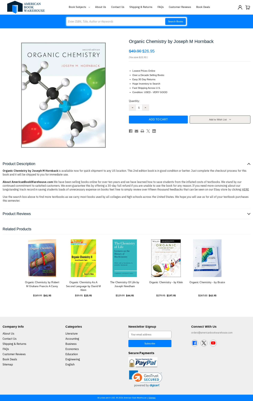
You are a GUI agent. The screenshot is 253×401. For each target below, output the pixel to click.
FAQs (160, 7)
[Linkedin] (154, 131)
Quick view (42, 258)
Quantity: (134, 101)
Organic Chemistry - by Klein (166, 282)
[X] (148, 131)
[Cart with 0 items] (247, 7)
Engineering (72, 359)
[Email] (136, 131)
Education (71, 354)
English (70, 364)
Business (71, 344)
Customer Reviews (180, 7)
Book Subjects (78, 7)
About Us (100, 7)
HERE (245, 189)
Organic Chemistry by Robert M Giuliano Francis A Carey (42, 284)
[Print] (142, 131)
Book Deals (203, 7)
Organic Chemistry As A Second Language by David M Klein (83, 286)
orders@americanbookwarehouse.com (212, 332)
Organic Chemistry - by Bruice (207, 282)
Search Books (175, 21)
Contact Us (117, 7)
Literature (71, 333)
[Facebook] (130, 131)
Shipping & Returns (140, 7)
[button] (145, 378)
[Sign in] (240, 7)
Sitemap (8, 364)
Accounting (72, 338)
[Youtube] (213, 343)
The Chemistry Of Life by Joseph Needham (124, 284)
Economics (72, 349)
